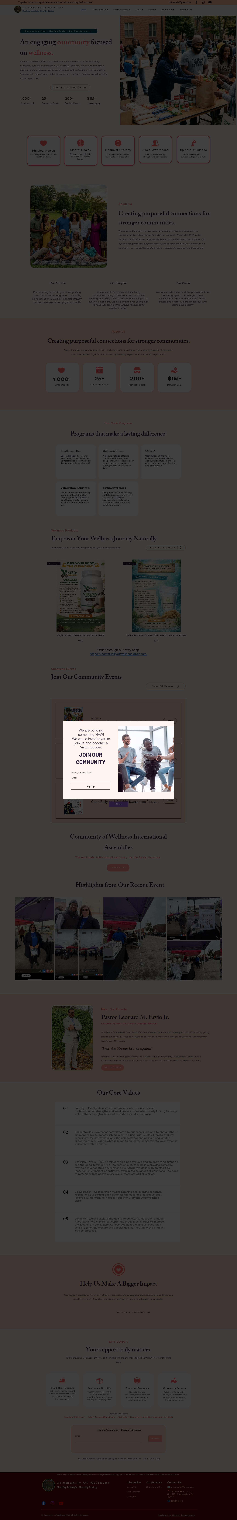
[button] (118, 804)
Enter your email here (81, 773)
